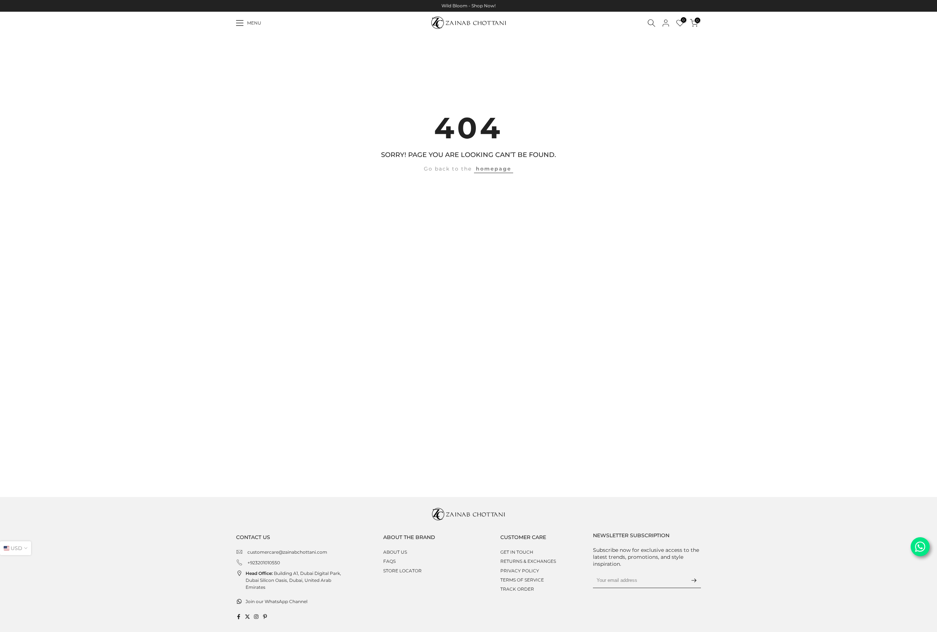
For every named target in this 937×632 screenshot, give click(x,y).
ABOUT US (395, 552)
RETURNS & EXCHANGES (528, 561)
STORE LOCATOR (402, 570)
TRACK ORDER (517, 589)
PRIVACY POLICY (519, 570)
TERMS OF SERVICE (522, 580)
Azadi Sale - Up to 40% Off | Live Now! (548, 5)
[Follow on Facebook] (238, 616)
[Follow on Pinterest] (265, 616)
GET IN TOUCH (516, 552)
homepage (493, 168)
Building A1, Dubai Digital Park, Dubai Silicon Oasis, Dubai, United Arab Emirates (293, 580)
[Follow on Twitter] (247, 616)
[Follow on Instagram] (256, 616)
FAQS (389, 561)
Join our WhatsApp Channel (276, 601)
